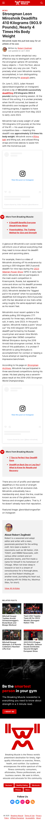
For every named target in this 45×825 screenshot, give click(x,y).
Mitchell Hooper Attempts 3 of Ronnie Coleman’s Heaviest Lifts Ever (11, 645)
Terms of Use (29, 816)
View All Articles (12, 588)
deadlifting (7, 93)
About (38, 818)
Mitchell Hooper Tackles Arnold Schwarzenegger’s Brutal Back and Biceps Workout (10, 620)
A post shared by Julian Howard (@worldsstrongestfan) (24, 204)
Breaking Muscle (17, 816)
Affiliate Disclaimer (17, 818)
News (5, 10)
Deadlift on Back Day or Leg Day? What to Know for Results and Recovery (24, 467)
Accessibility (30, 818)
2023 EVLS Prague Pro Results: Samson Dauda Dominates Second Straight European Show (33, 646)
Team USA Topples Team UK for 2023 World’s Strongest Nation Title (32, 619)
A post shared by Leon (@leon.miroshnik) (22, 439)
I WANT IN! (9, 711)
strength (25, 77)
